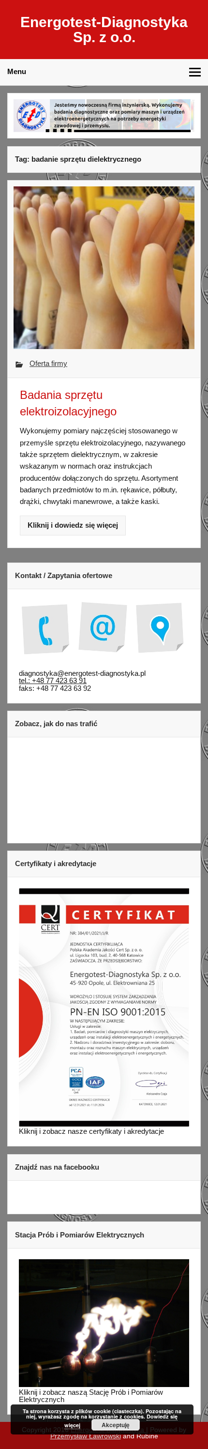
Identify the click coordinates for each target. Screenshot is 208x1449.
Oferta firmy (48, 363)
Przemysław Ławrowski (85, 1436)
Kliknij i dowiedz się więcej (73, 525)
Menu (16, 71)
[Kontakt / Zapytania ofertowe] (104, 631)
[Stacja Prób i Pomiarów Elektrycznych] (104, 1384)
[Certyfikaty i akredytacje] (104, 1124)
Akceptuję (116, 1424)
